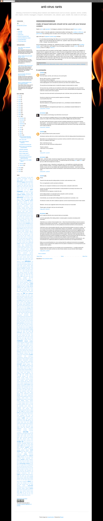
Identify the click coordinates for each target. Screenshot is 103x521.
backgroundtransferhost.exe (22, 212)
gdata (26, 296)
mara (29, 346)
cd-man (22, 231)
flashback (18, 291)
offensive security (20, 377)
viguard (26, 479)
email (21, 276)
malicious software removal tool (26, 339)
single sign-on (23, 440)
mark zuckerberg (30, 350)
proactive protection (25, 401)
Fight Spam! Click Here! (22, 498)
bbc (17, 216)
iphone (24, 317)
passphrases (23, 385)
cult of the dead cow (25, 251)
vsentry (24, 485)
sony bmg (28, 444)
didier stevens (23, 265)
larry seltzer (28, 331)
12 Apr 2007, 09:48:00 (45, 127)
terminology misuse (25, 463)
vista (27, 484)
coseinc (31, 247)
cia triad (20, 238)
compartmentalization (29, 244)
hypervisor (31, 309)
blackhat (24, 223)
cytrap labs (29, 254)
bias (32, 220)
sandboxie (75, 32)
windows (24, 491)
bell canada (19, 219)
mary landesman (20, 353)
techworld (31, 462)
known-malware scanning (28, 329)
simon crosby (30, 438)
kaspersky (31, 327)
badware (18, 213)
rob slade (19, 413)
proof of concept (29, 403)
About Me (20, 31)
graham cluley (23, 301)
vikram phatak (30, 479)
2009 (19, 112)
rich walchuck (27, 411)
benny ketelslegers (20, 220)
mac (18, 337)
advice (20, 182)
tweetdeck (31, 474)
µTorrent (28, 495)
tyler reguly (22, 475)
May (20, 131)
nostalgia (26, 373)
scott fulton (22, 426)
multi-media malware (20, 369)
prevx (22, 399)
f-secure (31, 284)
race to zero (28, 404)
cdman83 (27, 231)
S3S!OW (42, 72)
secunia (25, 428)
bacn (32, 212)
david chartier (25, 258)
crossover (18, 251)
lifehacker (28, 333)
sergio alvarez (20, 437)
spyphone (22, 447)
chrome (21, 236)
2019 (19, 95)
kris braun (23, 331)
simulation (19, 440)
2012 (19, 107)
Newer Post (39, 256)
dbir (29, 259)
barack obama (19, 215)
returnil (31, 409)
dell (32, 261)
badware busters (23, 213)
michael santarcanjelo (21, 362)
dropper (31, 272)
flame (29, 290)
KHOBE (18, 329)
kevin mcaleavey (20, 328)
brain (18, 227)
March (20, 135)
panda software (27, 384)
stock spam (24, 452)
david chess (30, 258)
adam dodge (20, 179)
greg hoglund (28, 302)
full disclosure (29, 293)
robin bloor (28, 415)
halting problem (52, 64)
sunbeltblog (31, 456)
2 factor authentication (21, 177)
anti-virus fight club (27, 197)
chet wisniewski (25, 234)
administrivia (19, 181)
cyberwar (31, 252)
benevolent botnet (26, 219)
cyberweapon (24, 254)
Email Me (20, 33)
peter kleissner (30, 391)
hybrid (25, 309)
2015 (19, 101)
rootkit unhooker (29, 418)
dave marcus (19, 258)
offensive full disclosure (27, 376)
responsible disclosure (26, 409)
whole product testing (21, 489)
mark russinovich (23, 350)
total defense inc (28, 471)
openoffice (31, 380)
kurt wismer (42, 113)
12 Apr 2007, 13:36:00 (45, 171)
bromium (31, 227)
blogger (22, 224)
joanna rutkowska (20, 323)
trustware (74, 64)
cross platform (24, 250)
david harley (19, 259)
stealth (31, 450)
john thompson (30, 324)
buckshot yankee (26, 228)
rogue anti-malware (26, 416)
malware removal (29, 343)
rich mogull (21, 411)
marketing (19, 351)
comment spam (25, 242)
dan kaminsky (27, 255)
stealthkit (19, 451)
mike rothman (22, 365)
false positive (24, 287)
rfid (17, 411)
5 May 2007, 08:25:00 (44, 209)
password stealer (29, 385)
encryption (19, 277)
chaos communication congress (26, 232)
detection (21, 264)
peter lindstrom (20, 392)
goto (29, 300)
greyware (20, 304)
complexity (19, 246)
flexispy (22, 291)
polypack (18, 396)
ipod (27, 317)
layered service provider (28, 332)
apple (32, 199)
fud (24, 293)
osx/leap (28, 381)
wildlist (18, 491)
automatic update (29, 207)
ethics (29, 280)
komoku (18, 331)
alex (42, 29)
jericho (26, 321)
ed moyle (26, 273)
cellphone (31, 231)
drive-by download (23, 272)
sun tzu (26, 456)
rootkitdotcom (19, 419)
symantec (23, 459)
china (30, 234)
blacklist (28, 223)
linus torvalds (22, 335)
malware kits (27, 342)
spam (21, 445)
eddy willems (30, 273)
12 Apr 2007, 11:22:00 (45, 152)
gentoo (23, 298)
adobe (24, 181)
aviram (27, 211)
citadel (24, 238)
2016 (19, 99)
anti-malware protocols (25, 193)
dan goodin (21, 255)
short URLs (19, 438)
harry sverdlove (27, 306)
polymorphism (30, 395)
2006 (19, 167)
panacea (22, 384)
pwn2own (23, 404)
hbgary (31, 306)
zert (27, 493)
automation (19, 208)
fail (21, 286)
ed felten (22, 273)
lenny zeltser (19, 333)
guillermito (28, 304)
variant (22, 478)
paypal (29, 389)
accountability (24, 178)
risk (23, 412)
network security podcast (23, 370)
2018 (19, 97)
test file (31, 463)
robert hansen (30, 413)
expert (28, 283)
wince (21, 491)
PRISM (18, 400)
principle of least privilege (28, 399)
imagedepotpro (50, 517)
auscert (31, 204)
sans (18, 424)
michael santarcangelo (28, 361)
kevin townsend (26, 328)
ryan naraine (28, 419)
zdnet (21, 493)
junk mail (18, 327)
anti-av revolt (26, 189)
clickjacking (28, 239)
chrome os (26, 236)
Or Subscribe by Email (22, 25)
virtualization (83, 64)
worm (21, 492)
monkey (21, 368)
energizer (25, 277)
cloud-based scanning (21, 240)
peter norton (27, 392)
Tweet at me (20, 34)
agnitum (27, 182)
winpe (18, 492)
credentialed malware (24, 248)
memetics (31, 358)
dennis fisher (19, 262)
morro (32, 368)
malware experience (20, 342)
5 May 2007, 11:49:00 (44, 250)
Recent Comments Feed (23, 36)
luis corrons (25, 336)
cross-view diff (30, 250)
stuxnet (23, 455)
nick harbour (30, 370)
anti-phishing (28, 194)
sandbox (61, 64)
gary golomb (22, 296)
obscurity (26, 374)
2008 (19, 114)
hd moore (19, 308)
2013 (19, 105)
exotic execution (22, 283)
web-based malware (21, 488)
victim (23, 479)
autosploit (24, 209)
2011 (19, 109)
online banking (20, 380)
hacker (23, 305)
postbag (24, 396)
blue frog (26, 224)
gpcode (18, 301)
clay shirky (19, 239)
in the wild (20, 313)
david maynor (25, 259)
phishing (18, 395)
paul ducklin (19, 389)
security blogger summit (25, 433)
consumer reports (20, 247)
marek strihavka (22, 349)
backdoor (31, 211)
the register (22, 464)
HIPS (32, 308)
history (22, 309)
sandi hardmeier (30, 423)
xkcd (26, 492)
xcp (23, 492)
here (76, 160)
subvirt (27, 455)
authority (31, 205)
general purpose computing (22, 297)
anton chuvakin (27, 199)
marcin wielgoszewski (25, 347)
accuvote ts (30, 178)
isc (28, 317)
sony (24, 444)
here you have (24, 308)
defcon (31, 259)
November (21, 120)
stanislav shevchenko (28, 448)
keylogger (31, 328)
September (21, 123)
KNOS (21, 329)
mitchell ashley (27, 366)
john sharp (19, 324)
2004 (19, 171)
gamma (18, 296)
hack (21, 305)
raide (32, 404)
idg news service (22, 312)
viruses (76, 46)
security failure (30, 434)
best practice (28, 220)
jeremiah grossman (20, 321)
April (20, 133)
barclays (24, 215)
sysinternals (19, 460)
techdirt (27, 462)
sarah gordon (22, 424)
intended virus (23, 316)
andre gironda (25, 186)
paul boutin (31, 388)
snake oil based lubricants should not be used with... (25, 137)
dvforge (18, 273)
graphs (18, 302)
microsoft (19, 364)
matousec (26, 353)
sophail (31, 444)
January (21, 165)
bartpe (32, 215)
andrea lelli (31, 186)
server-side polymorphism (28, 437)
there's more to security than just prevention (25, 147)
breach (20, 227)
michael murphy (20, 361)
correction (28, 247)
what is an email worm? (24, 155)
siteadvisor (29, 440)
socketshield (24, 443)
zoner (20, 495)
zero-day (24, 493)
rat (32, 405)
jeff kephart (30, 320)
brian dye (23, 227)
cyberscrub (25, 252)
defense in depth (20, 261)
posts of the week (29, 396)
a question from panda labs (25, 144)
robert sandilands (20, 415)
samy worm (26, 422)
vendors (25, 478)
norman (23, 373)
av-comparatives (30, 209)
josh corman (30, 325)
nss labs (19, 374)
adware (23, 182)
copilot (25, 247)
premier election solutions (27, 397)
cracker (18, 248)
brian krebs (28, 227)
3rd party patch (30, 177)
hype (28, 309)
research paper (29, 408)
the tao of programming (28, 464)
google (20, 300)
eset (20, 280)
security (25, 432)
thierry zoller (26, 466)
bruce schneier (20, 228)
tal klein (31, 460)
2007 (19, 116)
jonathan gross (20, 325)
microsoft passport (26, 364)
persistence (24, 391)
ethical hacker (24, 280)
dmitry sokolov (30, 269)
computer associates (25, 246)
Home (62, 256)
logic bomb (30, 335)
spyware (27, 447)
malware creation (28, 341)
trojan (18, 474)
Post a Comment (42, 253)
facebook (19, 286)
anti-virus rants (51, 6)
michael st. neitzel (29, 362)
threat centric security (29, 467)
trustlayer (23, 474)
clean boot (24, 239)
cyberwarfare (19, 254)
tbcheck (24, 462)
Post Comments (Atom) (47, 258)
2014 (19, 103)
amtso (21, 186)
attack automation (24, 203)
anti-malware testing (25, 193)
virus (29, 481)
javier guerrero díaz (24, 320)
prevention (19, 399)
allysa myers (26, 185)
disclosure (23, 268)
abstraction (19, 178)
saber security (22, 420)
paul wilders (24, 389)
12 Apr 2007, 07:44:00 (45, 108)
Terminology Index (22, 41)
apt (17, 201)
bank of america (30, 213)
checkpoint (19, 234)
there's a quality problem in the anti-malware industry (24, 83)
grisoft (24, 304)
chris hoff (22, 235)
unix (25, 475)
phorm (22, 395)
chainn (18, 232)
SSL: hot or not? (22, 139)
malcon (18, 339)
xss (27, 492)
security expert (23, 434)
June (20, 129)
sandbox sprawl (20, 423)
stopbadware (30, 452)
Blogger (61, 517)
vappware (78, 64)
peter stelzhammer (25, 393)
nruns (30, 373)
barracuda (28, 215)
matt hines (31, 353)
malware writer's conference (28, 345)
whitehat (27, 488)
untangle (31, 475)
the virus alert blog (20, 466)
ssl (22, 448)
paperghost (47, 29)
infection (31, 313)
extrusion (27, 284)
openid (26, 380)
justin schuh (23, 327)
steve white (23, 451)
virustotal (23, 484)
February (21, 163)
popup (21, 396)
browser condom (77, 29)
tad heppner (27, 460)
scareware (31, 424)
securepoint (31, 428)
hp (23, 309)
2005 (19, 169)
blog (20, 224)
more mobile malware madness (24, 142)
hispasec (18, 309)
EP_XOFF (31, 277)
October (21, 122)
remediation (19, 407)
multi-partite (27, 369)
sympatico (31, 459)
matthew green (20, 354)
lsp (21, 336)
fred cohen (26, 291)
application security (20, 200)
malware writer (19, 345)
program (23, 403)
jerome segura (30, 321)
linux (26, 335)
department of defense (26, 262)
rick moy (21, 412)
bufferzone (80, 32)
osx (25, 381)
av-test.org (19, 211)
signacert (24, 438)
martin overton (30, 351)
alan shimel (31, 182)
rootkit (23, 418)
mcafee (31, 354)
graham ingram (30, 301)
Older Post (85, 256)
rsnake (24, 419)
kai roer (27, 327)
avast (23, 211)
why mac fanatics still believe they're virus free (24, 74)
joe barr (25, 323)
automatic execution (21, 207)
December (21, 118)
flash (32, 290)
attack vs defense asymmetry (23, 204)
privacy (22, 400)
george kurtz (27, 298)
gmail (18, 300)
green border (39, 33)
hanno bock (21, 306)
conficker (31, 246)
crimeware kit (19, 250)
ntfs (23, 374)
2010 (19, 110)
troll (20, 474)
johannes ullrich (30, 323)
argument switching (23, 201)
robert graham (24, 413)
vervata (28, 478)
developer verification (27, 264)
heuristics (29, 308)
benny (32, 219)
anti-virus (20, 197)
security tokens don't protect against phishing (25, 157)
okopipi (26, 377)
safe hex (27, 420)
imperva (31, 312)
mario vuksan (28, 349)
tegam (18, 463)
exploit (31, 283)
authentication (19, 205)
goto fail (31, 300)
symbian (27, 459)
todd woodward (28, 470)
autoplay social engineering (27, 208)
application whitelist (29, 200)
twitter (18, 475)
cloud (32, 239)
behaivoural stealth (29, 216)
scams (27, 424)
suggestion (22, 456)
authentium (26, 205)
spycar (18, 447)
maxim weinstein (26, 354)
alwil (30, 185)
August (21, 125)
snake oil (52, 47)
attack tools (30, 203)
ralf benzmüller (20, 405)
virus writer (19, 484)
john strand (24, 324)
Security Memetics (22, 39)
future (26, 294)
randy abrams (28, 405)
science (18, 426)
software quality (20, 444)
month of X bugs (27, 368)
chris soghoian (28, 235)
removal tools (25, 407)
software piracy (30, 443)
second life (23, 427)
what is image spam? (24, 153)
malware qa (23, 343)
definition (28, 261)
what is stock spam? (23, 151)
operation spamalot (23, 149)
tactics (23, 460)
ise (30, 317)
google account (25, 300)
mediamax (27, 358)
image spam (27, 312)
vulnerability (30, 485)
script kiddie (28, 426)
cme (27, 240)
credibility (31, 248)
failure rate (25, 286)
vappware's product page (50, 36)
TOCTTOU (22, 470)
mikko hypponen (20, 366)
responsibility (19, 409)
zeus (29, 493)
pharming (31, 393)
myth (30, 369)
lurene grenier (30, 336)
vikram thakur (19, 481)
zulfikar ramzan (24, 495)
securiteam (19, 430)
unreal (28, 475)
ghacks (31, 298)
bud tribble (22, 230)
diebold (28, 265)
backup (29, 212)
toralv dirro (22, 471)
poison (25, 395)
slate (32, 440)
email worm (30, 276)
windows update (30, 491)
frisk (21, 293)
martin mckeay (24, 351)
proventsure (19, 404)
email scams (25, 276)
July (20, 127)
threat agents (22, 467)
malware (38, 47)
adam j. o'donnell (28, 179)
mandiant (26, 346)
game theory (30, 294)
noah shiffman (27, 372)
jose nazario (25, 325)
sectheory (28, 427)
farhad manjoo (30, 287)
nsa (32, 373)
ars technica (30, 201)
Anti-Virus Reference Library (24, 38)
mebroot (23, 358)
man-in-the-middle (20, 346)
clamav (26, 238)
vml (29, 484)
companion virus (24, 243)
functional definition (21, 294)
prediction (19, 397)
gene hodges (30, 296)
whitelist (31, 488)
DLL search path (23, 269)
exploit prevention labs (21, 284)
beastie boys (22, 216)
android (21, 189)
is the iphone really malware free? (25, 65)
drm (28, 272)
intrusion (21, 317)
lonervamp (19, 336)
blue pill (29, 224)
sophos (18, 445)
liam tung (24, 333)
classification (30, 238)
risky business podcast (29, 412)
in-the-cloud (26, 313)
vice (21, 479)
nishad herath (20, 372)
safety (22, 422)
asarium (18, 203)
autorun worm (19, 209)
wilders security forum (29, 489)
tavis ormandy (19, 462)
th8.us (18, 464)
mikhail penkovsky (29, 365)
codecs (29, 240)
